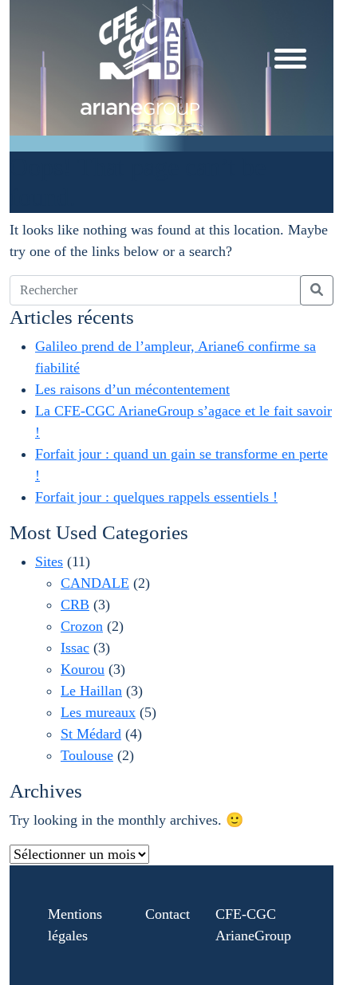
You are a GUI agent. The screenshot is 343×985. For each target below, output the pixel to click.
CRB (75, 605)
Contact (167, 914)
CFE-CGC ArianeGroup (253, 925)
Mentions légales (75, 925)
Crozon (82, 626)
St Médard (91, 734)
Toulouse (87, 755)
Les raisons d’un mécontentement (132, 389)
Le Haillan (91, 691)
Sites (49, 561)
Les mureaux (98, 712)
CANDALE (95, 583)
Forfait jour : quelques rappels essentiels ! (156, 497)
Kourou (82, 669)
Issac (75, 648)
